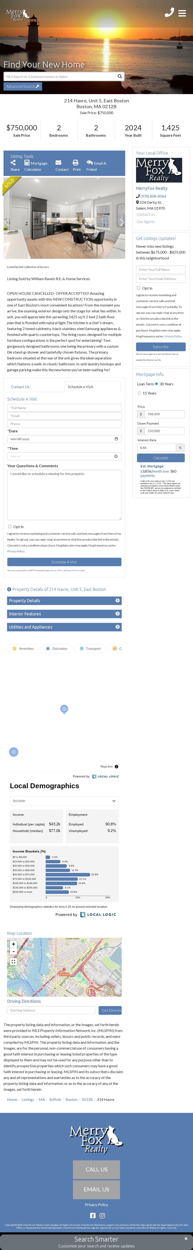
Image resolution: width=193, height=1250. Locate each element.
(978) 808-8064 (153, 196)
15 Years (149, 393)
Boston (71, 1099)
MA (42, 1099)
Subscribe (161, 346)
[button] (120, 76)
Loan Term (145, 384)
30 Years (166, 384)
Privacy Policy (15, 551)
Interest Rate (146, 440)
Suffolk (55, 1099)
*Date (12, 431)
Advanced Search (20, 86)
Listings (28, 1099)
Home (12, 1099)
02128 (87, 1099)
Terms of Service (73, 570)
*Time (12, 448)
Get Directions (111, 1010)
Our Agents (146, 221)
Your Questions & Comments (32, 465)
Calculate (160, 457)
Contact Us (20, 386)
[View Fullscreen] (13, 961)
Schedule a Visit (80, 386)
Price (141, 407)
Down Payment (148, 423)
